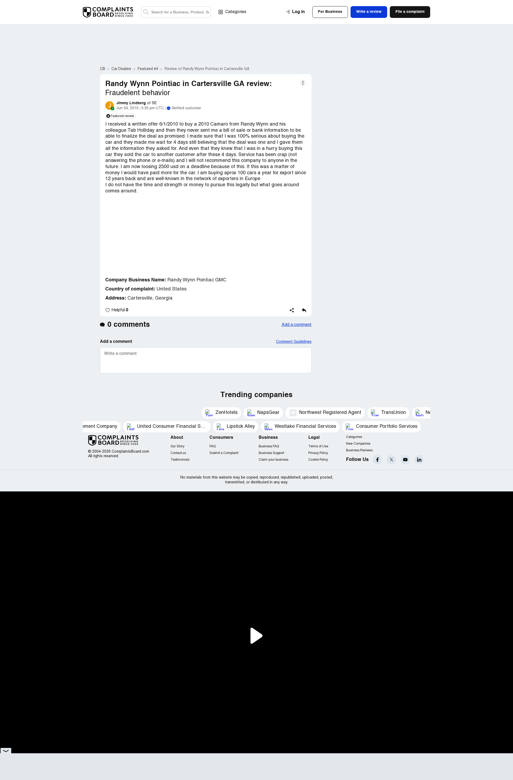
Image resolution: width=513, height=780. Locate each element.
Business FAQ (269, 446)
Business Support (271, 453)
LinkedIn (419, 459)
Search (145, 12)
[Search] (176, 12)
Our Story (177, 446)
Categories (235, 12)
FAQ (212, 446)
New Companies (358, 443)
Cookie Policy (318, 459)
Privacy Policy (318, 453)
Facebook (377, 459)
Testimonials (179, 459)
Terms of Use (318, 446)
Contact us (178, 453)
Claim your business (273, 459)
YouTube (405, 459)
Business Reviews (359, 450)
